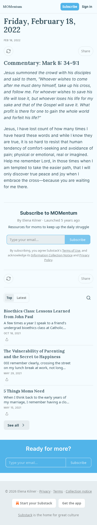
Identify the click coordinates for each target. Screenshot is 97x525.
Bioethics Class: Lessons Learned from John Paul (37, 313)
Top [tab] (9, 298)
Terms (58, 491)
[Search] (88, 298)
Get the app (71, 503)
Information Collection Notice (52, 255)
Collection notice (79, 491)
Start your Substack (36, 503)
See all (13, 425)
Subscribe (69, 6)
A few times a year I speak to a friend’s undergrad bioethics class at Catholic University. (35, 325)
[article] (48, 325)
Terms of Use (71, 250)
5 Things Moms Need (24, 391)
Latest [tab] (21, 298)
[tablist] (16, 298)
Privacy (44, 491)
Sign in (87, 6)
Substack (25, 515)
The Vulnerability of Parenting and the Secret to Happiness (34, 353)
